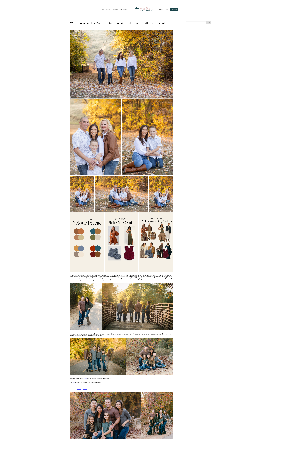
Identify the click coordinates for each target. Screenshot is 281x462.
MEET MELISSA (106, 9)
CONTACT (160, 9)
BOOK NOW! (174, 9)
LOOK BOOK (115, 9)
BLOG (166, 9)
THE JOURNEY (123, 9)
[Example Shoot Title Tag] (121, 64)
